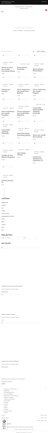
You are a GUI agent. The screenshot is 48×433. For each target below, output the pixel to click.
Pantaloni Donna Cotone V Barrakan (10, 361)
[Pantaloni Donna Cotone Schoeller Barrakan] (20, 265)
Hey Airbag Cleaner (21, 154)
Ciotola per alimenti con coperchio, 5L (38, 158)
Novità (3, 219)
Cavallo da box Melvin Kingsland (8, 156)
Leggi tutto (11, 108)
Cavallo (3, 210)
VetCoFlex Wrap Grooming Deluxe (24, 134)
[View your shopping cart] (46, 11)
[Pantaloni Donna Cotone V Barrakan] (20, 340)
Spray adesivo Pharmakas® (38, 70)
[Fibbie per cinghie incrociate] (11, 302)
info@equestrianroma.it (9, 392)
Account (6, 404)
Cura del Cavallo (5, 213)
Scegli (28, 64)
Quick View (5, 62)
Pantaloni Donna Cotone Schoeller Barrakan (12, 286)
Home (14, 30)
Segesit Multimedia (29, 432)
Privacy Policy (7, 400)
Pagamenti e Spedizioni (9, 399)
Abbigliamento (5, 202)
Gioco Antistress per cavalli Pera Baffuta (23, 91)
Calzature (4, 205)
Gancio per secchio (6, 90)
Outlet (3, 221)
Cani (3, 208)
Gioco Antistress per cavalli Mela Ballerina (23, 113)
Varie (3, 229)
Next (5, 197)
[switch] (4, 428)
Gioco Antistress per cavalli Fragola (39, 91)
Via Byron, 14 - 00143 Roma (10, 389)
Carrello (6, 405)
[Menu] (6, 420)
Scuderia (20, 30)
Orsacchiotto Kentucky (22, 68)
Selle (3, 227)
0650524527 (7, 390)
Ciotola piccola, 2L (7, 181)
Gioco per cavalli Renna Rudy (39, 136)
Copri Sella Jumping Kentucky (6, 131)
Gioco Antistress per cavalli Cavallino (8, 113)
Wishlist (6, 407)
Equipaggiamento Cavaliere (8, 216)
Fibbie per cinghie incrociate (8, 314)
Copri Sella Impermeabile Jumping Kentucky (38, 110)
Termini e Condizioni (8, 397)
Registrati (6, 402)
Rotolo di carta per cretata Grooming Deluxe (8, 69)
